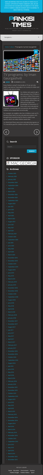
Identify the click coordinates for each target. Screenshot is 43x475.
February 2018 (12, 315)
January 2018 (12, 318)
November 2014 (13, 420)
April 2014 (11, 426)
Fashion (32, 470)
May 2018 (11, 306)
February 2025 (12, 176)
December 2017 (13, 321)
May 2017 (11, 336)
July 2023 (10, 206)
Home (7, 47)
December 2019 (13, 258)
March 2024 (11, 191)
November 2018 (13, 291)
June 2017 (11, 333)
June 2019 (11, 273)
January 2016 (12, 384)
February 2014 (12, 432)
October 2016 (12, 357)
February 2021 (12, 234)
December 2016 (13, 351)
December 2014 (13, 417)
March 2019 (11, 279)
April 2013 (11, 450)
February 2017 (12, 345)
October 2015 (12, 393)
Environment (24, 470)
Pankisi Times (21, 22)
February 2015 (12, 414)
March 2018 (11, 312)
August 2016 (11, 363)
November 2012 (13, 459)
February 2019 (12, 282)
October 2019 (12, 264)
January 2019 (12, 285)
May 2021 (11, 228)
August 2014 (11, 423)
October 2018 (12, 294)
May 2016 (11, 372)
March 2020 (11, 255)
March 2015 (11, 411)
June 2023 (11, 209)
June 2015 (11, 402)
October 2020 (12, 237)
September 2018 (13, 297)
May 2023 (11, 212)
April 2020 (11, 252)
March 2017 (11, 342)
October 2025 (12, 173)
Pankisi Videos (25, 472)
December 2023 (13, 194)
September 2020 (13, 240)
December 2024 (13, 182)
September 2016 (13, 360)
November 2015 (13, 390)
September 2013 (13, 441)
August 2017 (11, 327)
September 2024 (13, 185)
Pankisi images (14, 472)
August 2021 (11, 221)
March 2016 (11, 378)
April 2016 (11, 375)
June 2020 (11, 246)
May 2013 (11, 447)
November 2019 (13, 261)
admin (8, 82)
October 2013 (12, 438)
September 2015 (13, 396)
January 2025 (12, 179)
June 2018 (11, 303)
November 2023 (13, 197)
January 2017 (12, 348)
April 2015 (11, 408)
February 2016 (12, 381)
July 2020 (10, 243)
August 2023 (11, 203)
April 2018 (11, 309)
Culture (12, 47)
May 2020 (11, 249)
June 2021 (11, 225)
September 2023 (13, 200)
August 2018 (11, 300)
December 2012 (13, 456)
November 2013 (13, 435)
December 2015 (13, 387)
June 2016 (11, 369)
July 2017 (10, 330)
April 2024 (11, 188)
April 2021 (11, 231)
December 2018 (13, 288)
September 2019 (13, 267)
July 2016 (10, 366)
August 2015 (11, 399)
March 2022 (11, 218)
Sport (32, 472)
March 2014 (11, 429)
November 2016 (13, 354)
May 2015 (11, 405)
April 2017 (11, 339)
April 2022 (11, 215)
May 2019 (11, 276)
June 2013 (11, 444)
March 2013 (11, 453)
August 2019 (11, 270)
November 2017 (13, 324)
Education (16, 470)
